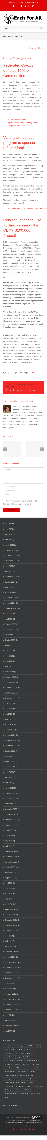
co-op (33, 1049)
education (26, 1068)
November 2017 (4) (12, 925)
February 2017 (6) (11, 952)
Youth (6, 1097)
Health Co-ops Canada (27, 1075)
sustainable (19, 1086)
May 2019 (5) (10, 841)
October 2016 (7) (11, 973)
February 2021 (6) (11, 730)
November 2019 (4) (12, 809)
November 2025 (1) (12, 561)
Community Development (12, 1064)
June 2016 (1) (10, 983)
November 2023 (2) (12, 608)
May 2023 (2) (10, 619)
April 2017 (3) (10, 941)
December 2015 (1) (12, 999)
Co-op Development (10, 1053)
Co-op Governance (26, 1053)
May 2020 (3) (10, 777)
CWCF (18, 1068)
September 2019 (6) (12, 820)
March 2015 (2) (10, 1020)
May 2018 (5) (10, 894)
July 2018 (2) (10, 883)
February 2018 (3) (11, 909)
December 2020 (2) (12, 740)
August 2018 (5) (11, 878)
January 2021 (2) (11, 735)
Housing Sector (9, 1079)
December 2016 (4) (12, 962)
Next (40, 48)
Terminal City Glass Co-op (34, 1086)
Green (33, 1071)
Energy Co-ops (36, 1068)
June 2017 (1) (10, 936)
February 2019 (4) (11, 851)
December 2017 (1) (12, 920)
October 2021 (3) (11, 693)
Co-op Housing (9, 1057)
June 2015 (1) (10, 1015)
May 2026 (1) (10, 534)
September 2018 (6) (12, 872)
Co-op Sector (8, 1060)
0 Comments (36, 373)
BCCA (31, 1046)
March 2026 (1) (10, 545)
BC (25, 1046)
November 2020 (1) (12, 746)
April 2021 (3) (10, 719)
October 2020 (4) (11, 751)
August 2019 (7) (11, 825)
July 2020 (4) (10, 767)
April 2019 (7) (10, 846)
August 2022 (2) (11, 645)
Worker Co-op (35, 1093)
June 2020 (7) (10, 772)
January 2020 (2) (11, 798)
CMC (27, 1049)
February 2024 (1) (11, 598)
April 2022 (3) (10, 666)
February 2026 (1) (11, 550)
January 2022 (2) (11, 682)
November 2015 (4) (12, 1004)
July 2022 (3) (10, 651)
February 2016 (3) (11, 994)
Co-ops (29, 1057)
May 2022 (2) (10, 661)
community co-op (31, 1060)
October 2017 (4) (11, 931)
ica (18, 1079)
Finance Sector (9, 1071)
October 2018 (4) (11, 867)
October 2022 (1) (11, 640)
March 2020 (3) (10, 788)
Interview (24, 1079)
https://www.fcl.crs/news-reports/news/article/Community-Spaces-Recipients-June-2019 (23, 123)
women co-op (24, 1093)
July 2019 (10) (10, 830)
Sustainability (8, 1086)
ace (5, 1046)
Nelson (32, 1079)
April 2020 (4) (10, 783)
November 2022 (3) (12, 635)
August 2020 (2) (11, 761)
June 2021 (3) (10, 709)
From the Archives (23, 1071)
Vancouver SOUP (23, 1090)
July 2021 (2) (10, 703)
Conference (26, 1064)
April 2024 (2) (10, 587)
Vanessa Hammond (10, 1093)
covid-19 (36, 1064)
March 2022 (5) (10, 672)
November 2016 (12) (13, 967)
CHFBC (20, 1049)
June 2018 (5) (10, 888)
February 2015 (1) (11, 1026)
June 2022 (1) (10, 656)
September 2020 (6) (12, 756)
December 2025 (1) (12, 555)
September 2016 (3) (12, 978)
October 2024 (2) (11, 582)
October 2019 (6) (11, 814)
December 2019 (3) (12, 804)
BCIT (37, 1046)
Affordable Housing (16, 1046)
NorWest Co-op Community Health (15, 1082)
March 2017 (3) (10, 946)
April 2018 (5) (10, 899)
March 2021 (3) (10, 725)
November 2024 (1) (12, 577)
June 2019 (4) (10, 835)
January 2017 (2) (11, 957)
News (29, 373)
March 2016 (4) (10, 989)
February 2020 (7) (11, 793)
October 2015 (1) (11, 1010)
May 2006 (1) (10, 1031)
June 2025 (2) (10, 566)
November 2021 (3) (12, 688)
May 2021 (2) (10, 714)
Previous (32, 48)
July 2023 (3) (10, 614)
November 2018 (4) (12, 862)
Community (19, 1060)
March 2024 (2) (10, 592)
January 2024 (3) (11, 603)
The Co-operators (9, 1090)
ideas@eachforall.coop (31, 2)
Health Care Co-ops (10, 1075)
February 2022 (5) (11, 677)
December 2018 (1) (12, 857)
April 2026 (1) (10, 540)
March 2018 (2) (10, 904)
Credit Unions (8, 1068)
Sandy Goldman (10, 373)
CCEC (13, 1049)
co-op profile (20, 1057)
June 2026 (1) (10, 529)
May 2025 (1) (10, 571)
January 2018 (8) (11, 915)
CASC (6, 1049)
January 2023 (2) (11, 629)
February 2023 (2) (11, 624)
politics (31, 1082)
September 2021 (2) (12, 698)
